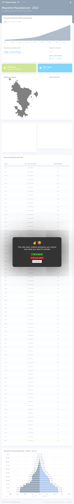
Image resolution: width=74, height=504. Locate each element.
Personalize (37, 261)
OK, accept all (37, 254)
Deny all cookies (37, 258)
